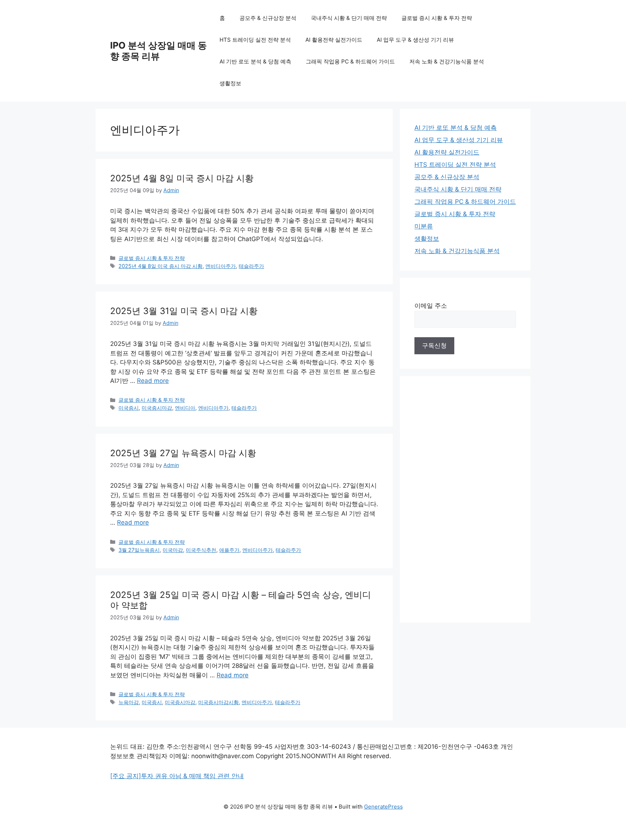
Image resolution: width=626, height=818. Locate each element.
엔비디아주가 (220, 266)
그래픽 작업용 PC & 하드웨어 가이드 (350, 61)
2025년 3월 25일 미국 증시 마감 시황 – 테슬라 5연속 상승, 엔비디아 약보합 (240, 600)
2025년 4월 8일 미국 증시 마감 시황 (182, 178)
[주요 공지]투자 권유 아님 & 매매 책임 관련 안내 (177, 776)
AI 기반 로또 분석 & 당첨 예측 (255, 61)
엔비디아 (185, 408)
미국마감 (173, 550)
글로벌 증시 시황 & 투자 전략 (436, 18)
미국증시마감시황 (218, 702)
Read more (153, 380)
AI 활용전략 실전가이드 (333, 39)
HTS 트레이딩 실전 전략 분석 (255, 39)
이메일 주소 (430, 305)
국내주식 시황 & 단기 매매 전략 (349, 18)
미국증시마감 (157, 408)
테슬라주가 (251, 266)
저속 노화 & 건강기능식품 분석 (446, 61)
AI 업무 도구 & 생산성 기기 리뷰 (415, 39)
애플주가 (229, 550)
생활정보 (230, 83)
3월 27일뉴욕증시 (139, 550)
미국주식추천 (201, 550)
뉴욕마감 (128, 702)
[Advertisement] (465, 499)
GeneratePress (383, 806)
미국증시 (128, 408)
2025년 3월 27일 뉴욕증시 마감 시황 (183, 453)
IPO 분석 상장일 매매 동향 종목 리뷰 (158, 51)
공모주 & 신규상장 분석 (267, 18)
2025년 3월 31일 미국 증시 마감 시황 (184, 311)
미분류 (423, 226)
